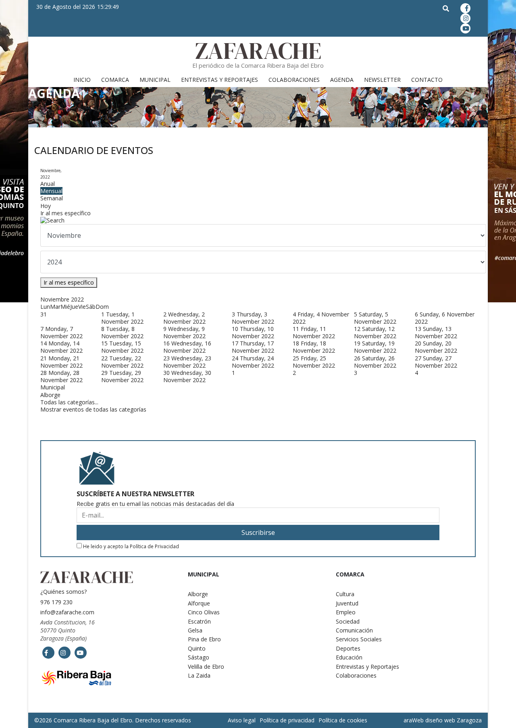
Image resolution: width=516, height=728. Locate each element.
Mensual (51, 191)
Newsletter (382, 79)
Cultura (345, 594)
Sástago (198, 657)
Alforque (199, 603)
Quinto (197, 648)
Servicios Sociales (359, 639)
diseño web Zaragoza (453, 720)
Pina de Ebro (204, 639)
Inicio (82, 79)
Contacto (427, 79)
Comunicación (354, 630)
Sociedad (348, 621)
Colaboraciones (294, 79)
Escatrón (199, 621)
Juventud (347, 603)
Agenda (342, 79)
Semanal (51, 198)
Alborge (50, 395)
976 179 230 (56, 602)
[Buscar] (258, 220)
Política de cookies (342, 720)
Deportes (348, 648)
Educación (349, 657)
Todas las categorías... (69, 402)
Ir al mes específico (65, 213)
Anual (47, 183)
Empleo (346, 612)
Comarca (115, 79)
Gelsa (195, 630)
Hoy (45, 206)
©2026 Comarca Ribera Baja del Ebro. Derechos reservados (112, 720)
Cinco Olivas (204, 612)
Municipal (155, 79)
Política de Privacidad (154, 546)
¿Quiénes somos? (63, 591)
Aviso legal (242, 720)
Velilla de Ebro (206, 666)
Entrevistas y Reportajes (219, 79)
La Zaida (199, 675)
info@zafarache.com (67, 612)
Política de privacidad (287, 720)
